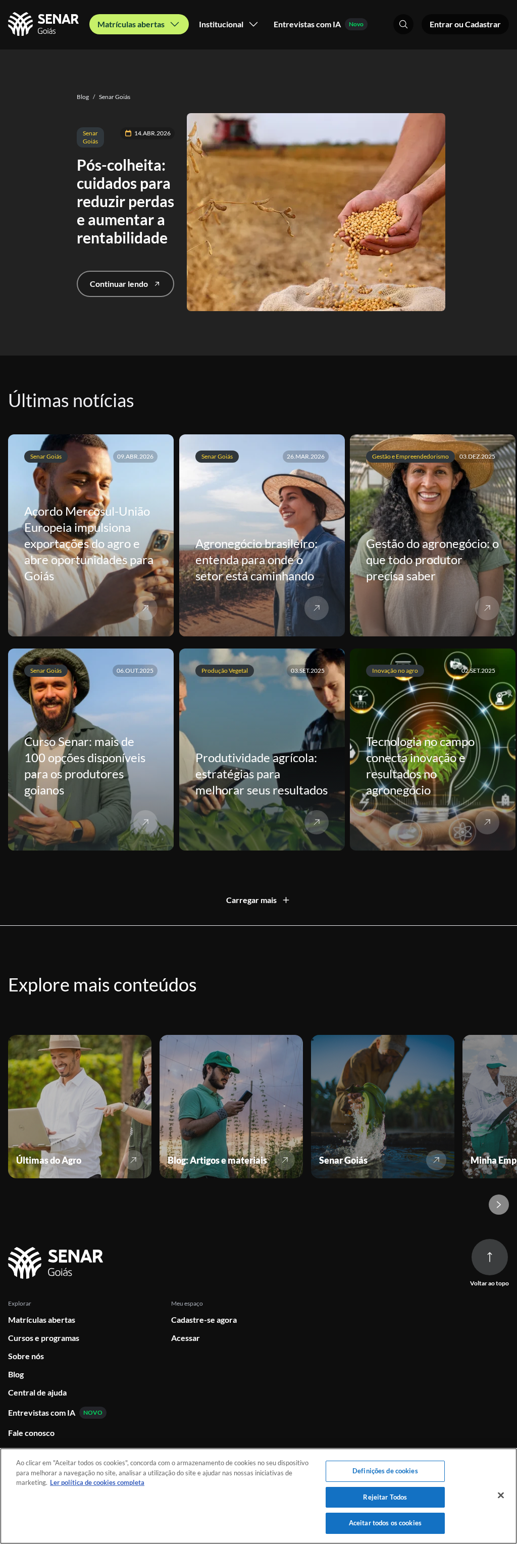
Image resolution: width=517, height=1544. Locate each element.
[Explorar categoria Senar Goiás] (436, 1160)
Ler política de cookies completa (97, 1482)
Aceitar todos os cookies (385, 1523)
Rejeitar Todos (385, 1497)
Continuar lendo (119, 283)
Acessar (185, 1337)
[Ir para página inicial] (57, 1263)
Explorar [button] (19, 1303)
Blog (83, 97)
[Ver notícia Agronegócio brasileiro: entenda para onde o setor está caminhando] (316, 608)
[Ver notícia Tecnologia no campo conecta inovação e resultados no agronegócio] (487, 822)
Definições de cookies (385, 1471)
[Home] (44, 24)
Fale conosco (31, 1432)
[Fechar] (501, 1495)
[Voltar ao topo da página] (490, 1257)
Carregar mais (251, 900)
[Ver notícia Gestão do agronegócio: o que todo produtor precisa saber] (487, 608)
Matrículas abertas (41, 1319)
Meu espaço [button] (187, 1303)
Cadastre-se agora (204, 1319)
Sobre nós (26, 1356)
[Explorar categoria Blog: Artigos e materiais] (285, 1160)
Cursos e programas (43, 1337)
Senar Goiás (111, 97)
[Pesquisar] (403, 24)
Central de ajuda (37, 1392)
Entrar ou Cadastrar (465, 24)
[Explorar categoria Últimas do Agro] (133, 1160)
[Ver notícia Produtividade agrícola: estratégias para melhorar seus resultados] (316, 822)
